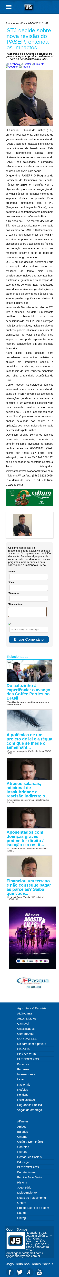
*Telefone (13, 593)
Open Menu (9, 7)
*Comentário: (15, 604)
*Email (11, 582)
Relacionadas (17, 656)
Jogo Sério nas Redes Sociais (29, 1264)
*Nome (11, 571)
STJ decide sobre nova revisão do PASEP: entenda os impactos (29, 38)
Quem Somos (17, 1229)
